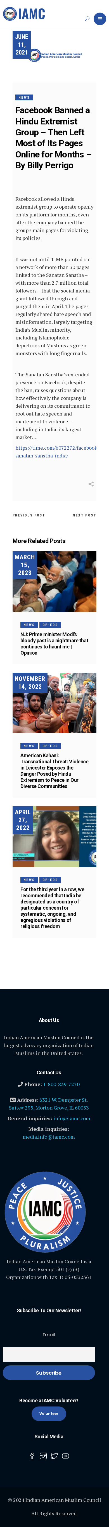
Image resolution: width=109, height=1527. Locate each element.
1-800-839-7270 (61, 1084)
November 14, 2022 (30, 682)
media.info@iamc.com (49, 1136)
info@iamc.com (71, 1118)
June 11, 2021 (21, 44)
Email (49, 1335)
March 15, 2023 (25, 565)
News (24, 98)
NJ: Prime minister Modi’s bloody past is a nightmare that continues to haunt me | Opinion (54, 643)
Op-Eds (50, 625)
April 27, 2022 (23, 820)
